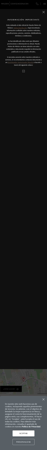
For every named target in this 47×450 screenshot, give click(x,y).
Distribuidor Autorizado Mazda (20, 62)
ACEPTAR (23, 433)
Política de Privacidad (31, 426)
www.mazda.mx (20, 28)
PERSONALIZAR (23, 442)
